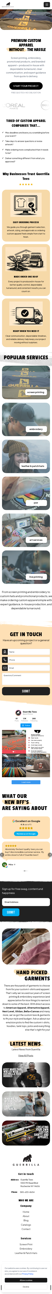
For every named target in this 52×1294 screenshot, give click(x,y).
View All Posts (25, 1055)
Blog (26, 1220)
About (26, 1216)
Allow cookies (26, 1280)
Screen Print (26, 1244)
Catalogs (26, 1224)
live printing (36, 576)
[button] (2, 855)
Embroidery (26, 1248)
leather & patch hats (33, 466)
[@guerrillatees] (18, 712)
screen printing (35, 392)
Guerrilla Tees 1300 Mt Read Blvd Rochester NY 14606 (30, 1182)
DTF (36, 502)
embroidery (36, 429)
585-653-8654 (27, 1192)
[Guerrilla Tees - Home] (22, 4)
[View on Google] (4, 864)
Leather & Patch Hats (26, 1253)
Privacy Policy (27, 1274)
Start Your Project (25, 85)
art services (36, 539)
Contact (26, 1229)
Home (26, 1211)
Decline (26, 1287)
